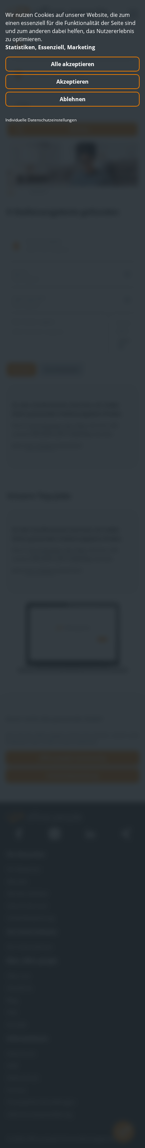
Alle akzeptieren (72, 64)
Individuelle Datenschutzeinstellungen (41, 120)
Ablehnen (73, 99)
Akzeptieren (72, 81)
